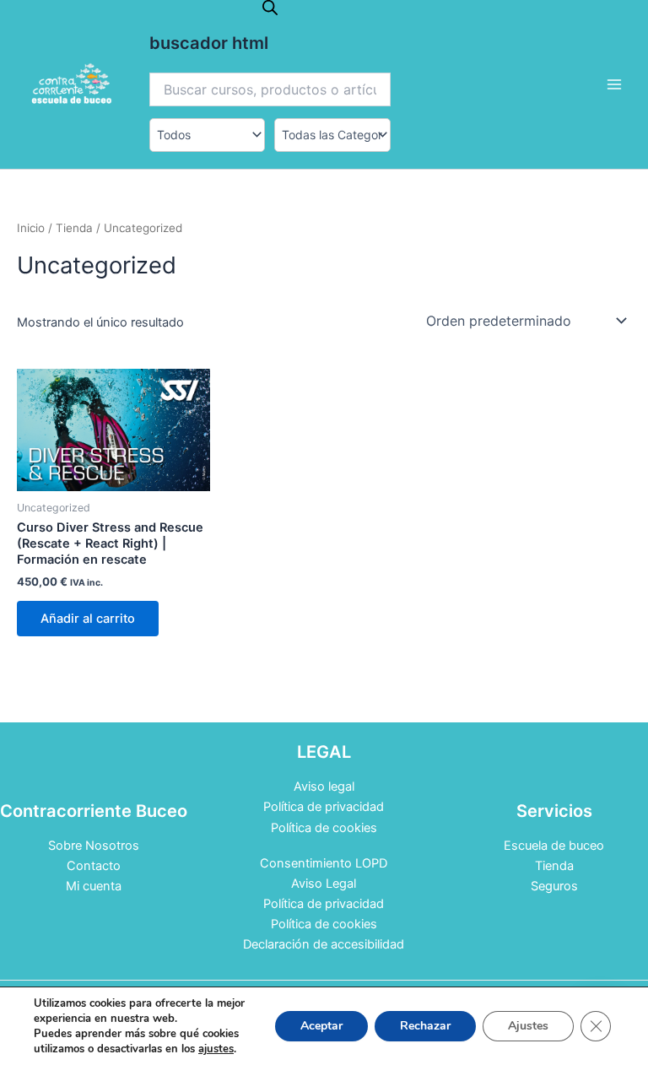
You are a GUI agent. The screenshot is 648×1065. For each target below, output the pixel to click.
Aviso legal (324, 786)
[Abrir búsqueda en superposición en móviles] (270, 7)
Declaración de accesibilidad (323, 944)
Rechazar (425, 1026)
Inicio (31, 228)
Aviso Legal (323, 883)
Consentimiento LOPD (323, 863)
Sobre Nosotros (93, 845)
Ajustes (528, 1026)
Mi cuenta (94, 886)
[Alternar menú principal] (614, 84)
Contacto (94, 865)
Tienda (74, 228)
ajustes (216, 1049)
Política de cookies (324, 827)
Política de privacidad (323, 806)
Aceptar (321, 1026)
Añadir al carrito (87, 618)
